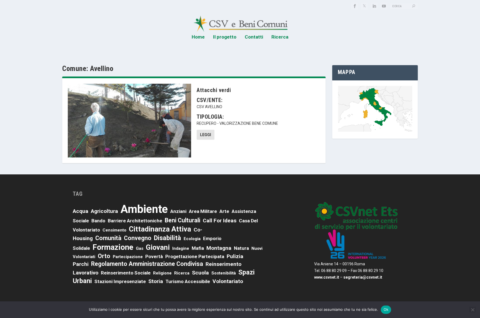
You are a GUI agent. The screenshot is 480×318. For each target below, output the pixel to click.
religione (162, 273)
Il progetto (224, 37)
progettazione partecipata (194, 256)
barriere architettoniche (135, 220)
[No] (472, 309)
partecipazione (128, 256)
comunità (108, 238)
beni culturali (182, 220)
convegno (137, 238)
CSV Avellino (209, 107)
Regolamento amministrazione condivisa (147, 263)
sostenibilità (223, 273)
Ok (386, 309)
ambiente (144, 209)
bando (98, 220)
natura (241, 248)
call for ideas (219, 220)
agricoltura (104, 211)
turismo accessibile (188, 281)
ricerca (181, 273)
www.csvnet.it (326, 277)
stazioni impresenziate (120, 281)
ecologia (192, 238)
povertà (154, 256)
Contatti (254, 37)
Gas (139, 248)
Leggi (205, 135)
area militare (203, 211)
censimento (114, 230)
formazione (112, 247)
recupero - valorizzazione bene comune (237, 123)
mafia (198, 248)
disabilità (167, 238)
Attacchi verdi (214, 90)
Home (198, 37)
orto (104, 256)
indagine (180, 248)
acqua (80, 211)
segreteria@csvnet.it (362, 277)
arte (224, 211)
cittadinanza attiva (160, 229)
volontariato (227, 281)
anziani (178, 211)
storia (155, 281)
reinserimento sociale (126, 273)
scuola (200, 272)
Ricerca (279, 37)
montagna (218, 248)
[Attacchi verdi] (129, 120)
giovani (158, 247)
